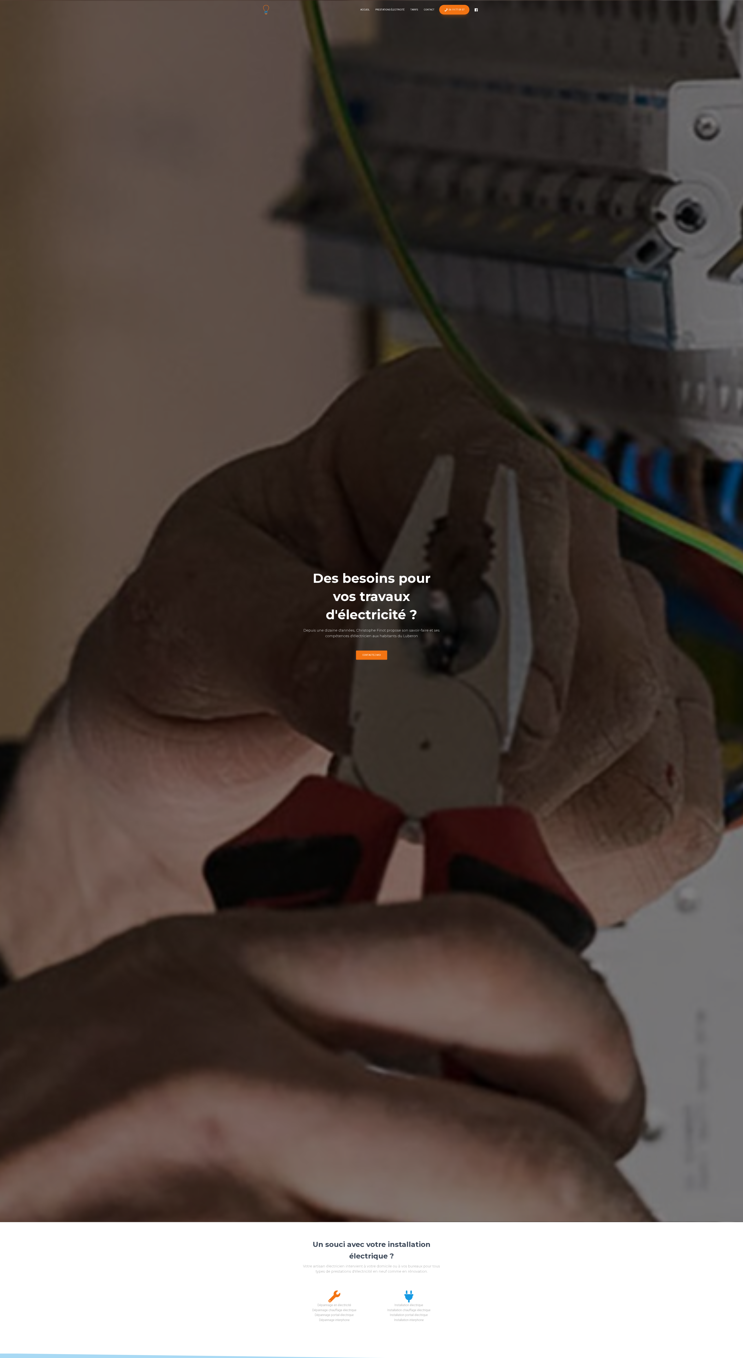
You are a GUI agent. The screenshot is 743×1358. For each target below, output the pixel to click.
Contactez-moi (371, 655)
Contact (429, 9)
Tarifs (414, 9)
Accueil (365, 9)
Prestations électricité (390, 9)
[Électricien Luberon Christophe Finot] (266, 10)
